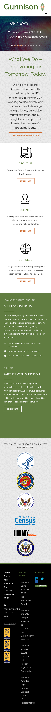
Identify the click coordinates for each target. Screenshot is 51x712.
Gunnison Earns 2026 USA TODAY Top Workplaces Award (25, 593)
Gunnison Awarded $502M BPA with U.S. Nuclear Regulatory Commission (25, 658)
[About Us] (25, 148)
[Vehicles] (25, 244)
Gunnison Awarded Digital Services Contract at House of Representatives (25, 690)
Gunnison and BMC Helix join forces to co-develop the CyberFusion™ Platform (25, 625)
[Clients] (25, 194)
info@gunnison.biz (12, 609)
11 (39, 45)
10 (36, 45)
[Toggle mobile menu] (46, 13)
